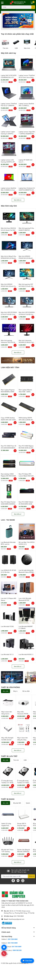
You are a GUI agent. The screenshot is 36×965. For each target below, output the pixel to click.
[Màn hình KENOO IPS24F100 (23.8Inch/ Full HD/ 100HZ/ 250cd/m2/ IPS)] (27, 246)
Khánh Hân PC (23, 963)
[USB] (16, 42)
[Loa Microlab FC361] (9, 616)
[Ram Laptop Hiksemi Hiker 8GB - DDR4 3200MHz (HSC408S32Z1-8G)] (27, 379)
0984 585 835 (17, 950)
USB (16, 48)
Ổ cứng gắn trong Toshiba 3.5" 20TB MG (7, 782)
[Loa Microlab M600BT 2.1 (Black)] (27, 616)
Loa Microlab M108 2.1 (26, 654)
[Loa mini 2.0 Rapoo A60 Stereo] (9, 588)
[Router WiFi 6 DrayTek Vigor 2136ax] (23, 814)
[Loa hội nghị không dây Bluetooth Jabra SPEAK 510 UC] (27, 560)
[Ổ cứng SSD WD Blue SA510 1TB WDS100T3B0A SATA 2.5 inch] (12, 677)
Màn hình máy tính (9, 206)
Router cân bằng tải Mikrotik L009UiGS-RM (23, 851)
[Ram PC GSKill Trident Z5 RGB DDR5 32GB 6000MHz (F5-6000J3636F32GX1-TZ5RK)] (27, 491)
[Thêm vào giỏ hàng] (15, 80)
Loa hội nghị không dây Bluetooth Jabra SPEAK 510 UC (26, 572)
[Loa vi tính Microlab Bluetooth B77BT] (27, 588)
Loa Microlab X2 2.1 (7, 654)
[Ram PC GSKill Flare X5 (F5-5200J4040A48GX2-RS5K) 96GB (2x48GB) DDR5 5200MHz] (9, 435)
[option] (18, 20)
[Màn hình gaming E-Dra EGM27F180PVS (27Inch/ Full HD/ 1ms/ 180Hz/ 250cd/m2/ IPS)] (27, 217)
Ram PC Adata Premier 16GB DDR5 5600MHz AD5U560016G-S (8, 504)
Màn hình (27, 48)
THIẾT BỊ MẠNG (7, 799)
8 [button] (25, 27)
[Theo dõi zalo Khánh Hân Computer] (18, 880)
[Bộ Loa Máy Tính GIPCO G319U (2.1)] (27, 532)
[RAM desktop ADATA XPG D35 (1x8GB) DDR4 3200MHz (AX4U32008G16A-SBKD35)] (27, 407)
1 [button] (10, 27)
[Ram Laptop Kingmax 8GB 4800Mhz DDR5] (9, 379)
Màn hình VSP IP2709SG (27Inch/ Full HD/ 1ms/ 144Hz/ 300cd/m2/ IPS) (9, 314)
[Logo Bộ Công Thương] (7, 923)
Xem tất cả (17, 200)
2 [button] (12, 27)
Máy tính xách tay (8, 53)
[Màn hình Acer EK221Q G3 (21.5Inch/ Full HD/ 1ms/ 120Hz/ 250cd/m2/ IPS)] (9, 217)
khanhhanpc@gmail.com (16, 919)
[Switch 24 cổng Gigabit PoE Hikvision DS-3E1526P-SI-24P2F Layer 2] (7, 814)
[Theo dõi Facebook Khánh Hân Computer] (13, 880)
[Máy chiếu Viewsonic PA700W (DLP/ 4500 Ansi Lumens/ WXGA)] (23, 702)
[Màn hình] (27, 42)
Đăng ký (31, 876)
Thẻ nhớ (5, 48)
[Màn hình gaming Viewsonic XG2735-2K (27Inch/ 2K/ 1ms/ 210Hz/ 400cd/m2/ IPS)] (9, 330)
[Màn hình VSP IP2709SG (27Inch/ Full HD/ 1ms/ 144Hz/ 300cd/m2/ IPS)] (9, 302)
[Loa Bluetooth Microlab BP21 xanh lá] (9, 532)
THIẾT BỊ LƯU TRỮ (9, 756)
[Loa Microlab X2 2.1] (9, 644)
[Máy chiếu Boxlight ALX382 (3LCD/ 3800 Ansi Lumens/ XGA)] (7, 728)
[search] (33, 7)
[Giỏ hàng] (31, 2)
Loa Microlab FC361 (7, 626)
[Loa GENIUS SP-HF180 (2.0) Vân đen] (9, 560)
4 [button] (17, 27)
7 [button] (23, 27)
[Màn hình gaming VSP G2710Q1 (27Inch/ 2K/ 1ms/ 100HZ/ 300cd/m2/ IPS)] (27, 274)
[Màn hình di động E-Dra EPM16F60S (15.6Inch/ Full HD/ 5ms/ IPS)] (9, 246)
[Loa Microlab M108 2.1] (27, 644)
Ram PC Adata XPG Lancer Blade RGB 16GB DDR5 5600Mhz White (26, 476)
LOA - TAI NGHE (8, 520)
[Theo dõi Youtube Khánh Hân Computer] (22, 880)
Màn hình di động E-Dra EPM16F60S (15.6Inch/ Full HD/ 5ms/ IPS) (8, 258)
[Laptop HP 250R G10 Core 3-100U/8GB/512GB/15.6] (27, 149)
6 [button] (21, 27)
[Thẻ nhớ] (5, 42)
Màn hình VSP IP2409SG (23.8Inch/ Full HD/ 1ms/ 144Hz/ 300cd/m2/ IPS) (27, 314)
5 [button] (19, 27)
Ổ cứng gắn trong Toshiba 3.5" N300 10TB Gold (23, 782)
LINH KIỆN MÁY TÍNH (10, 367)
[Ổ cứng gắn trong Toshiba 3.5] (7, 771)
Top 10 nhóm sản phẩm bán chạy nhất (17, 34)
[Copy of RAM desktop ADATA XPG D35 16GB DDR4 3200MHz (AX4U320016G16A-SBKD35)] (9, 407)
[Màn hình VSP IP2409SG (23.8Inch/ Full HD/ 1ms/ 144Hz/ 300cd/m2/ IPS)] (27, 302)
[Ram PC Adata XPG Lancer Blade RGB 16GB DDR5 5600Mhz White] (27, 463)
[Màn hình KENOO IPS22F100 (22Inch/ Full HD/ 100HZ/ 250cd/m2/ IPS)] (9, 274)
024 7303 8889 (13, 943)
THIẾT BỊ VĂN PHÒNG (10, 687)
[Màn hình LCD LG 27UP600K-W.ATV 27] (18, 360)
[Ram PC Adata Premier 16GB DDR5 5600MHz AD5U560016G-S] (9, 491)
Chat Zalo (27, 961)
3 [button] (15, 27)
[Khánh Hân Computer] (18, 2)
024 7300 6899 (16, 946)
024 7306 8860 (19, 916)
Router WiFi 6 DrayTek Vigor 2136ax (21, 825)
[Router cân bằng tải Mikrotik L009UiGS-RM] (23, 840)
